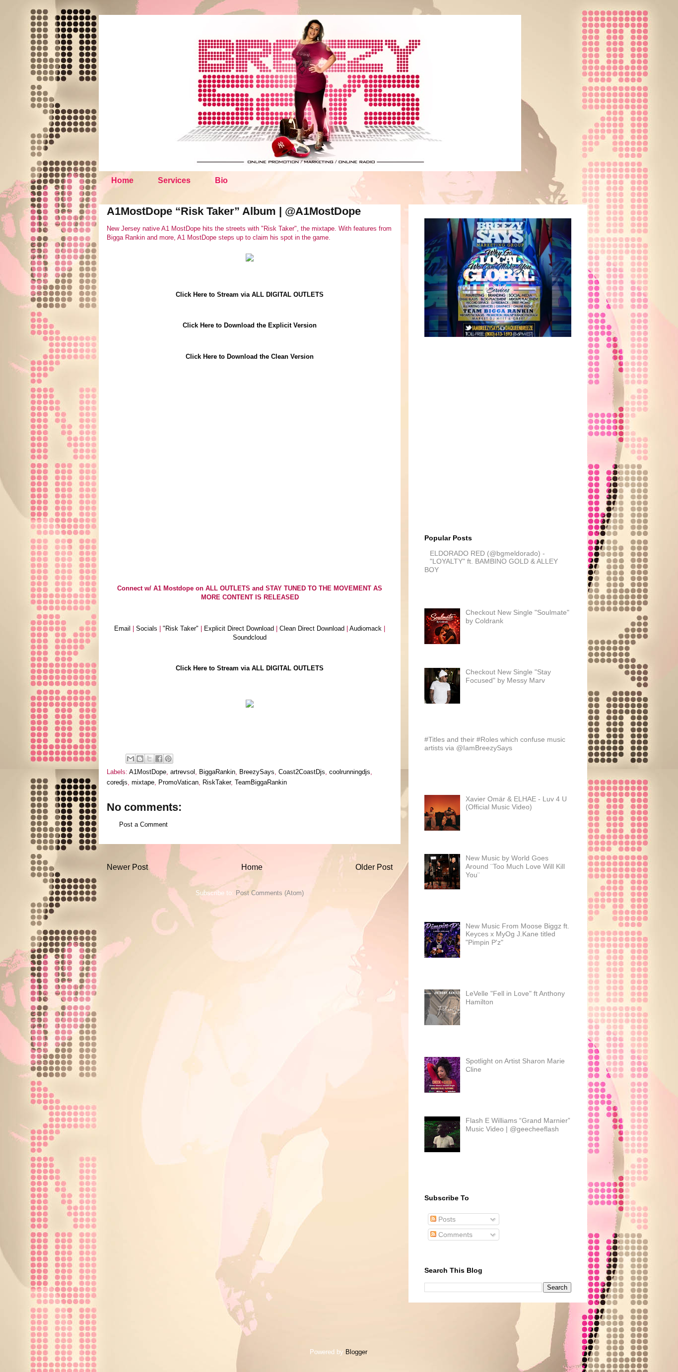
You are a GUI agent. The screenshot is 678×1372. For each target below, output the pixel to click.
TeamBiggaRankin (261, 782)
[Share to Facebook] (159, 759)
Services (174, 180)
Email (122, 628)
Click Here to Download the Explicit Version (250, 325)
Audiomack (365, 628)
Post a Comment (143, 824)
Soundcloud (250, 637)
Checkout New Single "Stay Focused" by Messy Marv (508, 676)
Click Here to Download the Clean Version (250, 356)
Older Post (374, 867)
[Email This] (131, 759)
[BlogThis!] (140, 759)
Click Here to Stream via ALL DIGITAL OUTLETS (250, 294)
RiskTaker (217, 782)
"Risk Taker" (181, 628)
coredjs (117, 782)
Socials (146, 628)
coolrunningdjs (349, 772)
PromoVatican (178, 782)
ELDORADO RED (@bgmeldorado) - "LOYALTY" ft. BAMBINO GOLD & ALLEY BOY (491, 561)
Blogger (356, 1352)
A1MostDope (147, 772)
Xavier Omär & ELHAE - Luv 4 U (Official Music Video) (516, 803)
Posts (446, 1219)
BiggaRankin (217, 772)
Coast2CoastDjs (301, 772)
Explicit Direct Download (239, 628)
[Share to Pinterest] (168, 759)
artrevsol (182, 772)
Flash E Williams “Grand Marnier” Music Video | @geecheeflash (518, 1124)
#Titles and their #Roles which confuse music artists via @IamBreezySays (494, 743)
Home (122, 180)
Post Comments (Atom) (270, 893)
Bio (221, 180)
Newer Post (127, 867)
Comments (454, 1235)
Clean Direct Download (311, 628)
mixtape (143, 782)
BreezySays (256, 772)
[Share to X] (149, 759)
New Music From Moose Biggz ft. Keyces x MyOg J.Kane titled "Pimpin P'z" (517, 934)
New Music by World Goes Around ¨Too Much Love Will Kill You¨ (515, 866)
